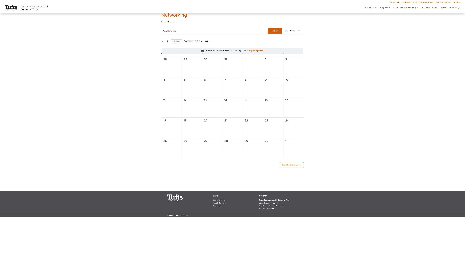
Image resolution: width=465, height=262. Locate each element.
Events (435, 7)
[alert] (232, 51)
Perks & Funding (443, 2)
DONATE (456, 2)
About (451, 7)
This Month (176, 41)
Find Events (275, 31)
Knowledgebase (426, 2)
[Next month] (167, 41)
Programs (384, 7)
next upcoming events (255, 51)
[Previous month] (162, 41)
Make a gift (217, 206)
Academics (369, 7)
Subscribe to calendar (290, 165)
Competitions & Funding (404, 7)
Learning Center (409, 2)
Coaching (425, 7)
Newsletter (394, 2)
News (443, 7)
